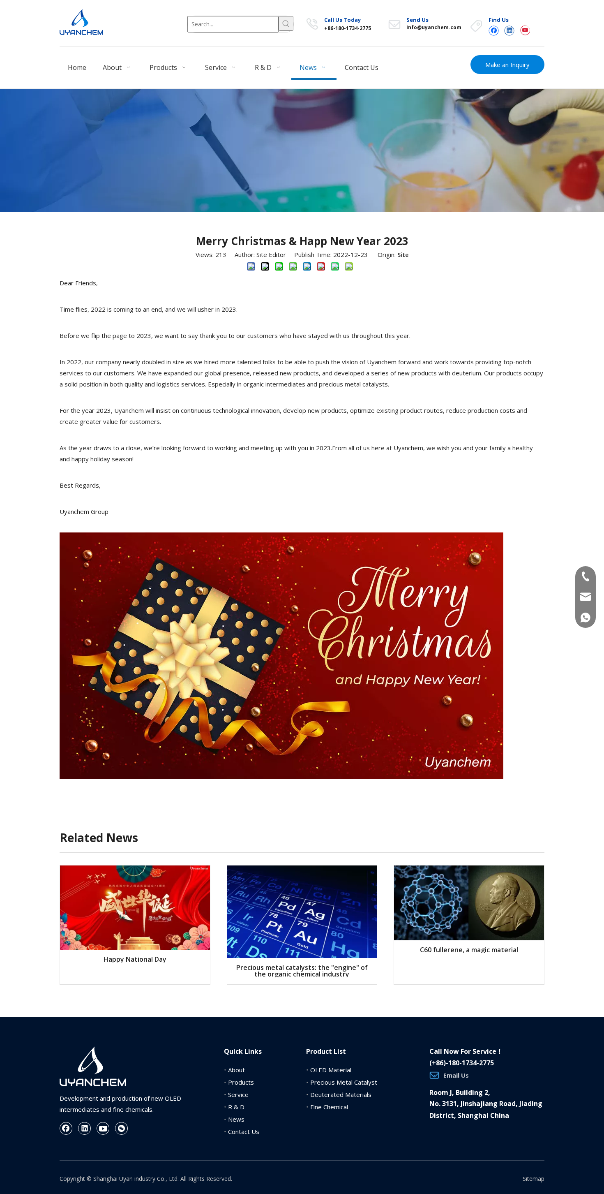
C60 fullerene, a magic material (469, 949)
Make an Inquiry (507, 64)
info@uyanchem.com (433, 27)
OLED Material (330, 1070)
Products (241, 1082)
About (236, 1070)
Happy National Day (135, 959)
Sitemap (533, 1178)
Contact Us (243, 1131)
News (236, 1119)
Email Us (456, 1075)
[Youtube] (525, 30)
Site (402, 255)
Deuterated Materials (340, 1094)
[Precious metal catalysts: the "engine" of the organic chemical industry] (302, 911)
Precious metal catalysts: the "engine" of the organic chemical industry (302, 970)
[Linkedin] (509, 30)
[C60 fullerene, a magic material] (469, 902)
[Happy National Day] (135, 907)
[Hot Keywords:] (286, 23)
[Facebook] (494, 30)
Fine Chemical (329, 1107)
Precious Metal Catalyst (343, 1082)
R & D (236, 1107)
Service (238, 1094)
